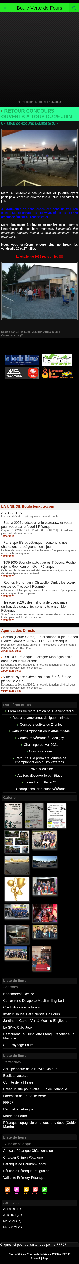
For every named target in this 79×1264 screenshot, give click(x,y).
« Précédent (26, 101)
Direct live (53, 392)
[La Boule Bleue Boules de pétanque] (22, 356)
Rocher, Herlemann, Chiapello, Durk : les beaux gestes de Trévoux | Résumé (38, 584)
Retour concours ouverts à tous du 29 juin (36, 113)
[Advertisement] (39, 54)
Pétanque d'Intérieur (40, 385)
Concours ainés (41, 751)
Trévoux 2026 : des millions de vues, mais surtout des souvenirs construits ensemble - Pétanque (34, 606)
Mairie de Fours (15, 1116)
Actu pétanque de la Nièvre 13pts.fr (30, 1069)
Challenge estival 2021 (41, 745)
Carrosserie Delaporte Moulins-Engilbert (33, 1001)
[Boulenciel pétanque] (57, 355)
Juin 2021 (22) (12, 1215)
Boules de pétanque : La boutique (40, 400)
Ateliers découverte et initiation (40, 775)
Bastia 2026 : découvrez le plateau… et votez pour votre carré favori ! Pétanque (36, 525)
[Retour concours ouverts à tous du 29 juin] (39, 130)
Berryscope (57, 389)
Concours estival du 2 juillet (41, 724)
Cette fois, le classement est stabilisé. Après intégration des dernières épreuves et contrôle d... (36, 572)
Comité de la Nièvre (18, 1082)
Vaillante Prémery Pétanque (24, 1178)
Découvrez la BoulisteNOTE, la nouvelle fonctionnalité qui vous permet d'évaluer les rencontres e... (38, 666)
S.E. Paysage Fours (18, 1045)
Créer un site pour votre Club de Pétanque (35, 1089)
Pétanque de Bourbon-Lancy (24, 1164)
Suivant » (55, 101)
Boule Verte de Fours (39, 8)
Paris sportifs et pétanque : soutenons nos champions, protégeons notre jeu (34, 545)
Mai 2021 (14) (12, 1221)
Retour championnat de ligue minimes (40, 718)
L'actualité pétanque (18, 1109)
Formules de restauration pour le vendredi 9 (41, 711)
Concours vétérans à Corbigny (41, 738)
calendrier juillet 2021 (41, 782)
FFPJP (8, 1102)
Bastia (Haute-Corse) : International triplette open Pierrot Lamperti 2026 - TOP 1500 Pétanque (39, 639)
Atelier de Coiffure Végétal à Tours (24, 389)
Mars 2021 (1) (12, 1227)
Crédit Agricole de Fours (21, 1007)
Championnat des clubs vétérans (41, 789)
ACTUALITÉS (11, 513)
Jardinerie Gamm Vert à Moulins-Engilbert (35, 1021)
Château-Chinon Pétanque (23, 1157)
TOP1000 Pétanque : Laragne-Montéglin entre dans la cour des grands (36, 659)
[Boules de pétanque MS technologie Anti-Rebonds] (22, 369)
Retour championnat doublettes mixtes (41, 731)
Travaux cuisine (41, 769)
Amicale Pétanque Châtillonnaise (28, 1151)
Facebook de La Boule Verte (24, 1096)
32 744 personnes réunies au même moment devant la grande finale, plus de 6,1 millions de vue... (37, 616)
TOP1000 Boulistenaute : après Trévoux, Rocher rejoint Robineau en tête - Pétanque (39, 565)
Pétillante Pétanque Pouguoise (26, 1171)
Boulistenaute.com (17, 1076)
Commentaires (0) (12, 335)
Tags (45, 1258)
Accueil (41, 101)
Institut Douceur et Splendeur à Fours (31, 1014)
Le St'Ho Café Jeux (17, 1027)
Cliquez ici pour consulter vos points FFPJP (33, 1245)
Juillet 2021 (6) (12, 1208)
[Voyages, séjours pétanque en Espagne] (57, 368)
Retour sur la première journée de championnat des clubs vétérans (40, 760)
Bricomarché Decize (18, 994)
